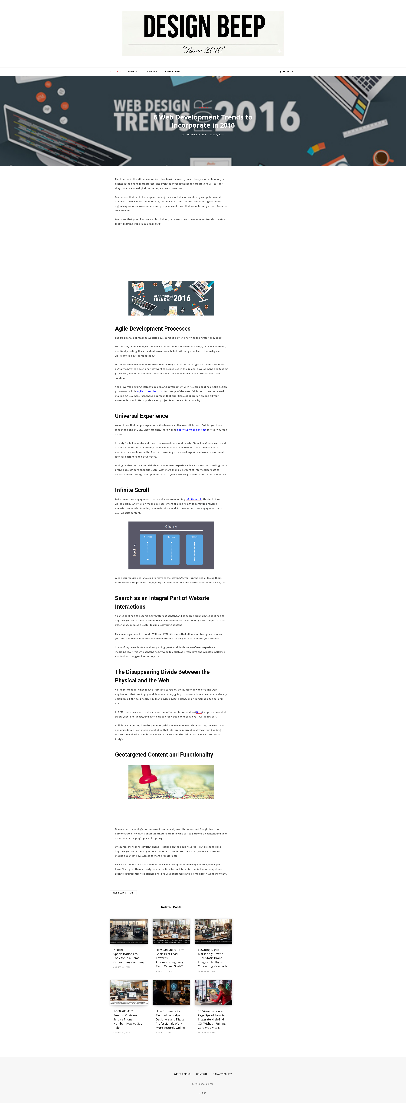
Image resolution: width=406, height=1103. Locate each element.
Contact (201, 1074)
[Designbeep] (203, 33)
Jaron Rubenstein (196, 134)
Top (203, 1093)
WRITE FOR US (172, 71)
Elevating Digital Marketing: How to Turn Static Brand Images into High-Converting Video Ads (212, 958)
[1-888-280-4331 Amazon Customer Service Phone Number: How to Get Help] (129, 992)
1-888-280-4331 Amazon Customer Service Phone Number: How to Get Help (127, 1019)
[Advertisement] (171, 252)
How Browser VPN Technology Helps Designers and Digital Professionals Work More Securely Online (171, 1019)
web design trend (123, 893)
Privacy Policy (222, 1074)
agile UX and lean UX (149, 391)
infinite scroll (194, 499)
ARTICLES (115, 71)
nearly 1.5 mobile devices (191, 429)
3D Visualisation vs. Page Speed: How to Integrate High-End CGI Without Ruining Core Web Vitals (212, 1019)
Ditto (199, 712)
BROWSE (133, 71)
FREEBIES (152, 71)
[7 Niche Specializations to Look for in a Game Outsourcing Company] (129, 931)
